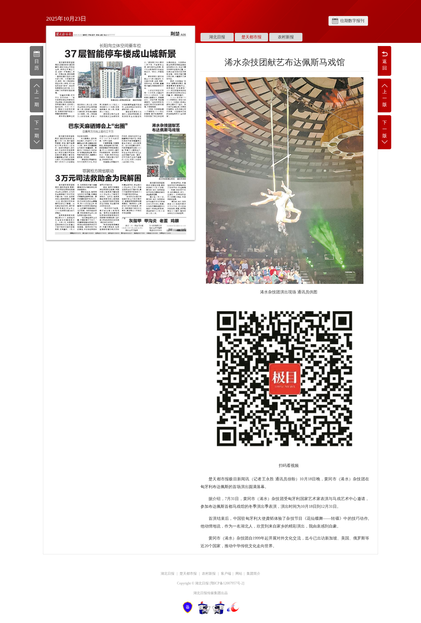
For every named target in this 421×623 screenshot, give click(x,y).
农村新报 (286, 37)
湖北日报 (217, 37)
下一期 (36, 129)
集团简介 (253, 574)
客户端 (226, 574)
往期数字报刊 (352, 21)
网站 (238, 574)
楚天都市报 (251, 37)
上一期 (36, 98)
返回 (384, 64)
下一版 (384, 129)
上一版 (384, 98)
